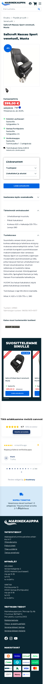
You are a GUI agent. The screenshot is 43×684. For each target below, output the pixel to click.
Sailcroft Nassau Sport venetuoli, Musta (19, 26)
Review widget (14, 484)
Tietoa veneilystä (11, 557)
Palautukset (9, 550)
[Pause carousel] (21, 477)
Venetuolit (8, 21)
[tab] (7, 473)
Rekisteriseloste (11, 625)
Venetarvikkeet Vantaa (14, 632)
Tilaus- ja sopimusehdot (14, 629)
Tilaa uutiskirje (10, 554)
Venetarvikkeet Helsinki (14, 636)
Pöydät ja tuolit (19, 18)
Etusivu (7, 18)
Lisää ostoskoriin (21, 186)
